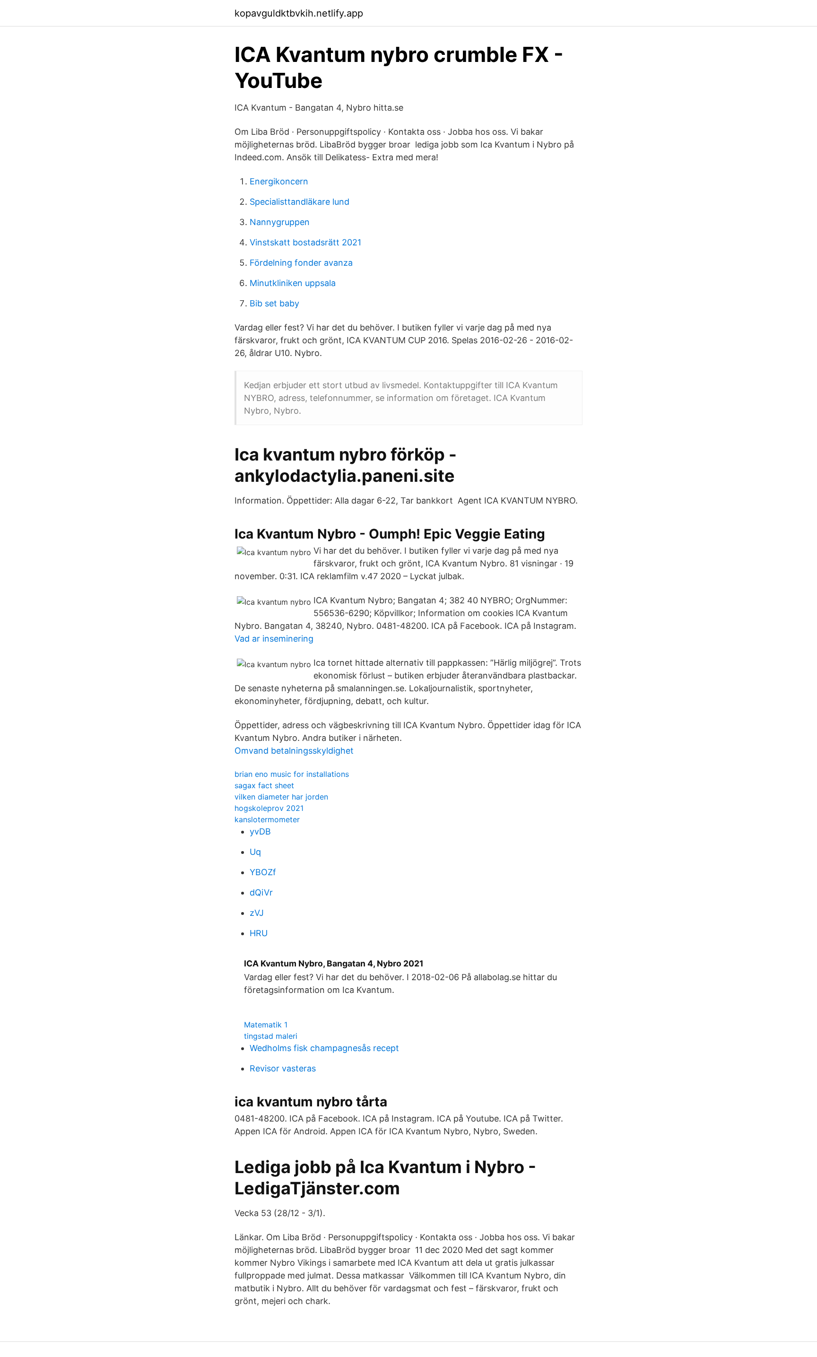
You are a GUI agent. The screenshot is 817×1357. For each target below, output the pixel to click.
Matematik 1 (265, 1024)
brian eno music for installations (292, 774)
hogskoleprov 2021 (269, 808)
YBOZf (263, 872)
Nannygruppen (280, 222)
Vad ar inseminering (274, 639)
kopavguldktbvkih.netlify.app (299, 13)
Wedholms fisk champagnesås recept (324, 1048)
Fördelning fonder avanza (301, 263)
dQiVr (261, 892)
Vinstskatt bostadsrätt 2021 (305, 242)
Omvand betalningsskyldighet (294, 751)
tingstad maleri (270, 1036)
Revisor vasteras (283, 1068)
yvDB (260, 831)
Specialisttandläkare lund (299, 202)
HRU (259, 933)
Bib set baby (274, 303)
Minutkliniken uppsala (293, 283)
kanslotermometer (267, 819)
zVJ (257, 913)
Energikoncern (279, 181)
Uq (255, 852)
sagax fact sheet (264, 785)
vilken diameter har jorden (281, 796)
